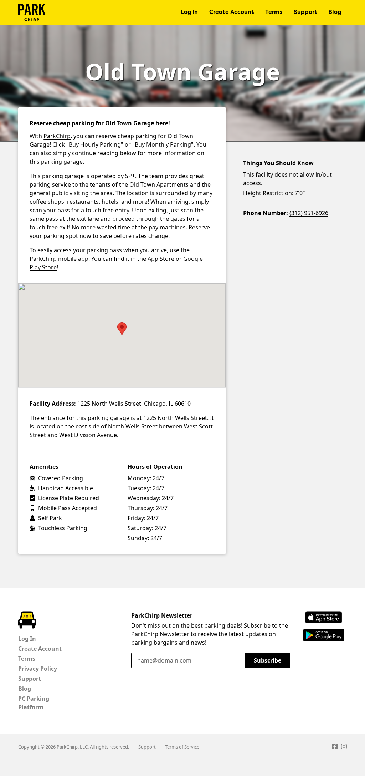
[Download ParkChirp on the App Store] (323, 617)
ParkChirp (31, 12)
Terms (273, 12)
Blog (334, 12)
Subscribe (267, 660)
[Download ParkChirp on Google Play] (324, 635)
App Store (161, 259)
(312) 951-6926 (308, 213)
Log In (189, 12)
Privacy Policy (37, 669)
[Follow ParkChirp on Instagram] (344, 747)
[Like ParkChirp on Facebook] (335, 747)
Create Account (231, 12)
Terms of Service (182, 747)
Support (305, 12)
